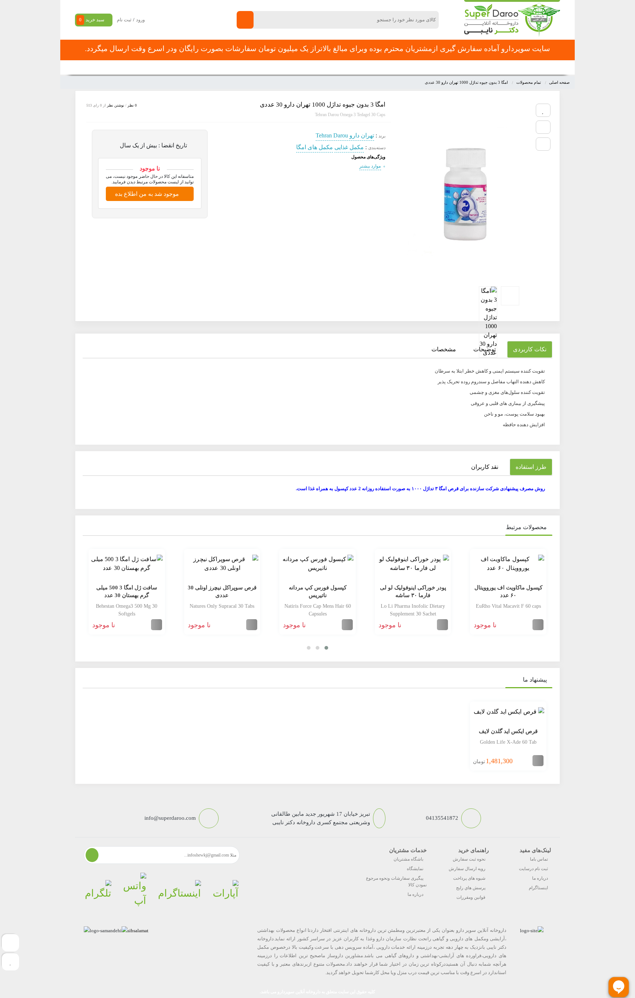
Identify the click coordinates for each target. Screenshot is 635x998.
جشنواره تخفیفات (378, 67)
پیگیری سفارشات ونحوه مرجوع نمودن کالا (396, 881)
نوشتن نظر (115, 105)
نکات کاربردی (529, 349)
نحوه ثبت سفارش (168, 67)
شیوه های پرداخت (469, 878)
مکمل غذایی (349, 147)
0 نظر (132, 105)
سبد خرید (91, 19)
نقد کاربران (484, 467)
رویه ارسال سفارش (467, 868)
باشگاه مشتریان (408, 859)
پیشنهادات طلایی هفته (325, 67)
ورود (140, 19)
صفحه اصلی (460, 67)
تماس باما (539, 859)
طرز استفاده (531, 467)
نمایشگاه (415, 868)
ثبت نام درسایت (533, 868)
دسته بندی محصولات (514, 67)
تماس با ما (241, 67)
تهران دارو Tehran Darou (345, 135)
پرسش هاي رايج (470, 887)
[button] (326, 647)
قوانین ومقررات (470, 897)
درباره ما (540, 878)
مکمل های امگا (314, 147)
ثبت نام (124, 19)
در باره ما (208, 67)
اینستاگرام (538, 887)
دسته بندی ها (422, 67)
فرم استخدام (277, 67)
